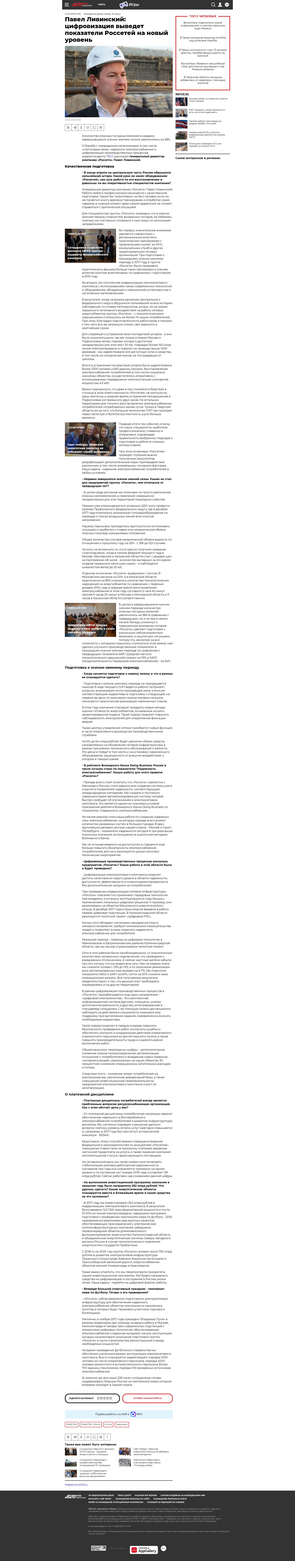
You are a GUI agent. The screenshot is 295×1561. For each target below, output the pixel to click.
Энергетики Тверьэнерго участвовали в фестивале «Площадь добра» (147, 1463)
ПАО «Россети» (73, 119)
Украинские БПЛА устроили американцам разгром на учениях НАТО (207, 134)
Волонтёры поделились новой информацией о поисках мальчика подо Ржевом (203, 25)
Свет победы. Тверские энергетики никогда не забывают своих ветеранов (151, 1452)
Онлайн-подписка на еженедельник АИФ (183, 1495)
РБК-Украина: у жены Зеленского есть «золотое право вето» (207, 111)
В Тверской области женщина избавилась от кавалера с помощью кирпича (203, 80)
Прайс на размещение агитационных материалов (115, 1502)
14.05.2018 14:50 (73, 14)
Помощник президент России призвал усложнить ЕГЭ (205, 144)
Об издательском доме (101, 1495)
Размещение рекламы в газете (170, 1499)
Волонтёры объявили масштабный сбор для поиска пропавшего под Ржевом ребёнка (203, 66)
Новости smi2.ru (76, 1484)
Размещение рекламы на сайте (133, 1499)
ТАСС (110, 156)
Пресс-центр (124, 1495)
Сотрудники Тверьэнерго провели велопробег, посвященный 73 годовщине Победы (87, 1464)
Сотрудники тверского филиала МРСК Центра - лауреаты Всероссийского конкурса (97, 1452)
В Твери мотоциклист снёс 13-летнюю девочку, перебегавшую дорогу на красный (203, 53)
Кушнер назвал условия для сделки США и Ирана (208, 99)
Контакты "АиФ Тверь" (100, 1499)
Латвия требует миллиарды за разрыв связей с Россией (205, 122)
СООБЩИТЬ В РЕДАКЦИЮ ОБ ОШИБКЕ (165, 1502)
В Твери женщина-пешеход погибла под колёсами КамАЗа (203, 39)
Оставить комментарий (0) (148, 1398)
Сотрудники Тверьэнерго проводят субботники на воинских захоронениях (93, 1473)
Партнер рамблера (118, 1548)
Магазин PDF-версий (146, 1495)
